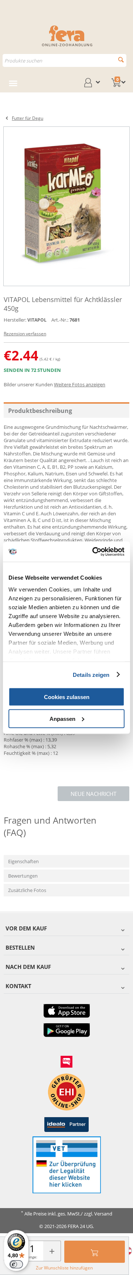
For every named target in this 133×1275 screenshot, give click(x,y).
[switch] (16, 1264)
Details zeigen (91, 674)
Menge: (30, 1256)
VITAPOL (37, 320)
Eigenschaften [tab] (23, 861)
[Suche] (121, 59)
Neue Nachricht (93, 793)
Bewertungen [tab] (23, 875)
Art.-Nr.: (59, 319)
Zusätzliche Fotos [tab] (27, 890)
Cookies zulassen (66, 697)
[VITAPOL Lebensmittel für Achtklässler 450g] (66, 206)
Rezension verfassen (25, 333)
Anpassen (62, 718)
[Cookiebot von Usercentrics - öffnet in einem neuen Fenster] (94, 551)
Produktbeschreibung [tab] (40, 411)
